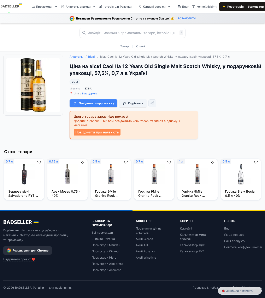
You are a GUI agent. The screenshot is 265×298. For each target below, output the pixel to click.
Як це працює (234, 234)
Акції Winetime (146, 257)
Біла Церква (89, 93)
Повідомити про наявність (97, 132)
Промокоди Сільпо (105, 251)
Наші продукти (234, 241)
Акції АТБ (142, 245)
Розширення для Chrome (30, 250)
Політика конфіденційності (243, 247)
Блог (227, 228)
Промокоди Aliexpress (107, 263)
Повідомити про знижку (96, 103)
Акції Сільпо (144, 239)
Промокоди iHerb (104, 257)
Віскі (93, 56)
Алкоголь (78, 56)
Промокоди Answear (106, 270)
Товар (124, 46)
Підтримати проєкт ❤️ (19, 259)
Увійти (213, 6)
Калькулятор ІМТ (192, 251)
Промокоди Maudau (106, 245)
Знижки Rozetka (103, 239)
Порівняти (135, 103)
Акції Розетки (145, 251)
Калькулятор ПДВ (192, 245)
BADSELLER (17, 222)
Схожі (140, 46)
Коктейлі (186, 228)
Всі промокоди (102, 232)
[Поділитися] (152, 103)
